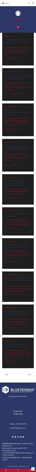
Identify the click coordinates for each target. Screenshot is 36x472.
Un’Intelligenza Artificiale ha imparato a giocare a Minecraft (17, 313)
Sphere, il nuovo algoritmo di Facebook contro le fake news (18, 280)
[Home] (6, 470)
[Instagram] (23, 437)
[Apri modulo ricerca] (29, 3)
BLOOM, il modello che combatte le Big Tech (16, 246)
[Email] (30, 470)
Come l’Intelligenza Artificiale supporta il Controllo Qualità (15, 183)
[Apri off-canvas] (33, 3)
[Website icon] (18, 27)
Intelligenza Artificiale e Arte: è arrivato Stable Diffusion (16, 41)
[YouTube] (15, 437)
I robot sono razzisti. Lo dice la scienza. (16, 345)
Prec (6, 374)
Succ (29, 374)
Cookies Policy (18, 414)
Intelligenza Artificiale (11, 71)
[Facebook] (18, 437)
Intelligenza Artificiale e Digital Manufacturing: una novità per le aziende (18, 147)
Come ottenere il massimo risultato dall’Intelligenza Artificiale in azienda (18, 77)
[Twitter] (20, 437)
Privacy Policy (17, 411)
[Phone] (18, 470)
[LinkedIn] (12, 437)
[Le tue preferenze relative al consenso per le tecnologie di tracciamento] (33, 469)
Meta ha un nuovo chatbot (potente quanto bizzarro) (17, 112)
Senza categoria (9, 36)
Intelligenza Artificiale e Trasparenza (16, 215)
